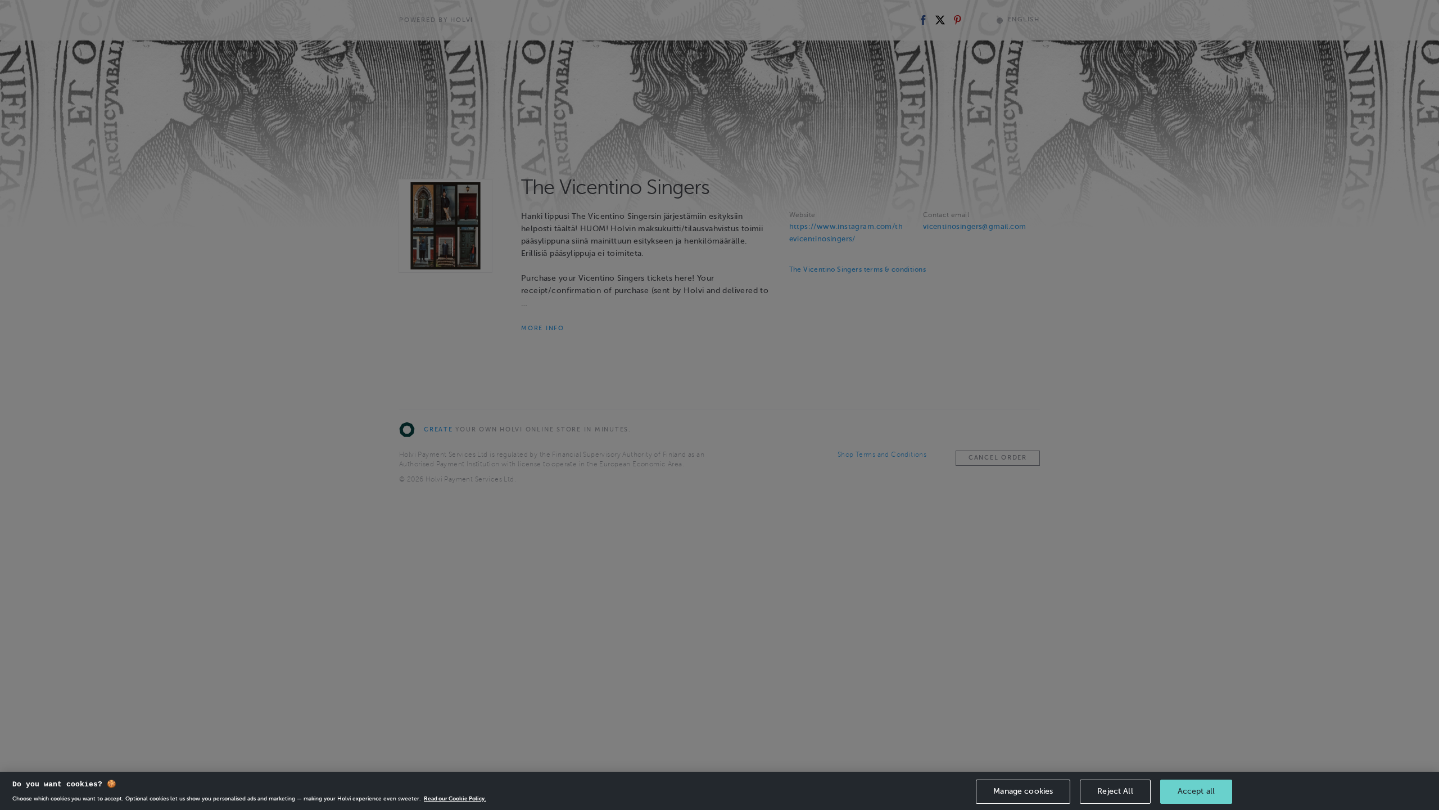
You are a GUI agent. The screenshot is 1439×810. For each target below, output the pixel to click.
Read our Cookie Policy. (455, 798)
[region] (719, 791)
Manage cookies (1023, 791)
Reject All (1115, 791)
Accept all (1196, 791)
